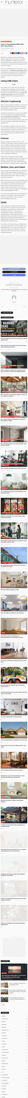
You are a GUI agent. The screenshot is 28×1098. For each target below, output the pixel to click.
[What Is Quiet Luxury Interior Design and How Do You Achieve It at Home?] (14, 385)
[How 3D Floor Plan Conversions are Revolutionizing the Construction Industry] (14, 626)
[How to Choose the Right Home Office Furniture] (14, 458)
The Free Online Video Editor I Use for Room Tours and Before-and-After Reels (13, 1073)
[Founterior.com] (14, 1)
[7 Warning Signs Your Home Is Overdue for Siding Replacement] (14, 328)
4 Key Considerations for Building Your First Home (14, 740)
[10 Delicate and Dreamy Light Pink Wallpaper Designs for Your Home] (14, 864)
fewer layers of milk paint (11, 116)
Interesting (8, 537)
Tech (9, 562)
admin (3, 48)
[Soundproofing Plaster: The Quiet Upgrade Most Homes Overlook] (14, 434)
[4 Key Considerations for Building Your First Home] (14, 730)
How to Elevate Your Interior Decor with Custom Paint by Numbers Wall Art (13, 346)
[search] (26, 2)
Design (2, 41)
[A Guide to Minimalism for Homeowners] (14, 707)
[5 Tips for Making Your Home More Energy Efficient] (14, 938)
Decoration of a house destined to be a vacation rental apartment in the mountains (13, 850)
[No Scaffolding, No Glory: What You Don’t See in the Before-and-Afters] (14, 555)
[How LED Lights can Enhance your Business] (14, 603)
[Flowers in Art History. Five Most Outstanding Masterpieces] (14, 913)
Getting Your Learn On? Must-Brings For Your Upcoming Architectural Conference (12, 776)
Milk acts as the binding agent (19, 70)
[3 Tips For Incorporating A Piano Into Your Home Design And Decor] (14, 888)
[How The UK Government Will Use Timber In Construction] (14, 1010)
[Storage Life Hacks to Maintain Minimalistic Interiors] (14, 790)
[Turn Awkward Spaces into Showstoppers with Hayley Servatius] (14, 481)
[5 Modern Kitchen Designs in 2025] (14, 580)
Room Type (4, 465)
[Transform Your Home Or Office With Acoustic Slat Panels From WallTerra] (14, 985)
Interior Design (8, 41)
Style (14, 513)
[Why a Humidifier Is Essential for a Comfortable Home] (4, 1081)
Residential (4, 367)
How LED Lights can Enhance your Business (12, 613)
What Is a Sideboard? (6, 972)
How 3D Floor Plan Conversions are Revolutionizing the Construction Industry (12, 636)
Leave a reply (6, 312)
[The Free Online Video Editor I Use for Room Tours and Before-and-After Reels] (14, 1068)
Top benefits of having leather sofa (14, 284)
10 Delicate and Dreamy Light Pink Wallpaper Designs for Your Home (13, 874)
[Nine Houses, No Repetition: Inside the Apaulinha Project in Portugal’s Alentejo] (4, 1088)
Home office (13, 463)
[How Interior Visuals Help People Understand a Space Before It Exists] (14, 409)
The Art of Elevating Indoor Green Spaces (12, 770)
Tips (25, 335)
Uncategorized (5, 440)
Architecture (4, 335)
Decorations (4, 767)
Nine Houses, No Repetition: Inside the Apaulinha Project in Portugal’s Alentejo (17, 1088)
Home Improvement (12, 335)
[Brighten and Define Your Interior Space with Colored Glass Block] (14, 506)
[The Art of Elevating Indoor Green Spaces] (14, 760)
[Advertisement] (14, 22)
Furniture (8, 463)
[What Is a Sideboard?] (14, 962)
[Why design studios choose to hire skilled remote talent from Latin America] (14, 530)
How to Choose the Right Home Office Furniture (13, 468)
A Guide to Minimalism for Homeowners (11, 716)
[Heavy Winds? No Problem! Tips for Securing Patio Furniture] (14, 675)
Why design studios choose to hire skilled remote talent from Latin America (14, 541)
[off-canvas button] (2, 2)
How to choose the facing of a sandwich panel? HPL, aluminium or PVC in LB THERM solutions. (13, 370)
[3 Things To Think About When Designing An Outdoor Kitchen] (14, 815)
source (14, 84)
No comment (9, 342)
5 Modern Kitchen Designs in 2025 (10, 589)
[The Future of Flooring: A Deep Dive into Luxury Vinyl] (14, 650)
